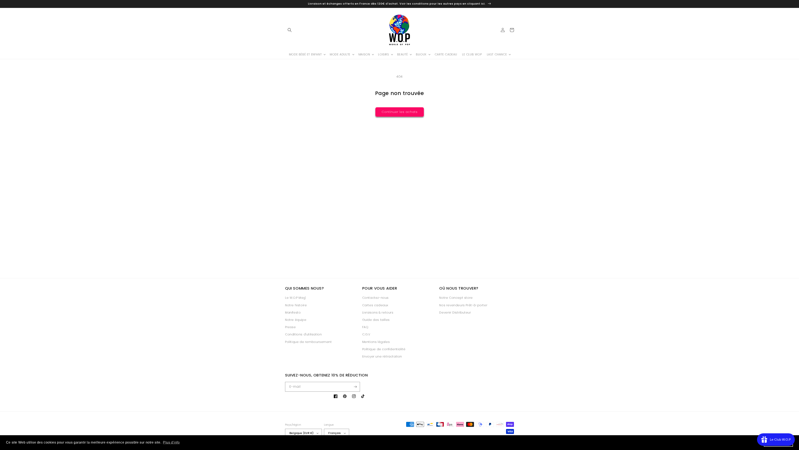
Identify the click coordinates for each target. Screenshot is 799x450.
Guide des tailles (376, 320)
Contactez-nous (375, 298)
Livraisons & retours (377, 312)
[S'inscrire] (355, 387)
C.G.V (366, 334)
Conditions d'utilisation (303, 334)
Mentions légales (376, 342)
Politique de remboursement (308, 342)
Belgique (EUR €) (301, 433)
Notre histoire (296, 305)
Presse (290, 327)
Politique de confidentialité (384, 349)
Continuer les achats (400, 112)
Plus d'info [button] (171, 442)
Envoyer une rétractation (382, 356)
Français (334, 433)
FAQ (365, 327)
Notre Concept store (456, 298)
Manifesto (293, 312)
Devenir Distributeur (455, 312)
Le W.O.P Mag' (295, 298)
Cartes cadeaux (375, 305)
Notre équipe (295, 320)
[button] (289, 30)
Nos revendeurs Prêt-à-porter (463, 305)
